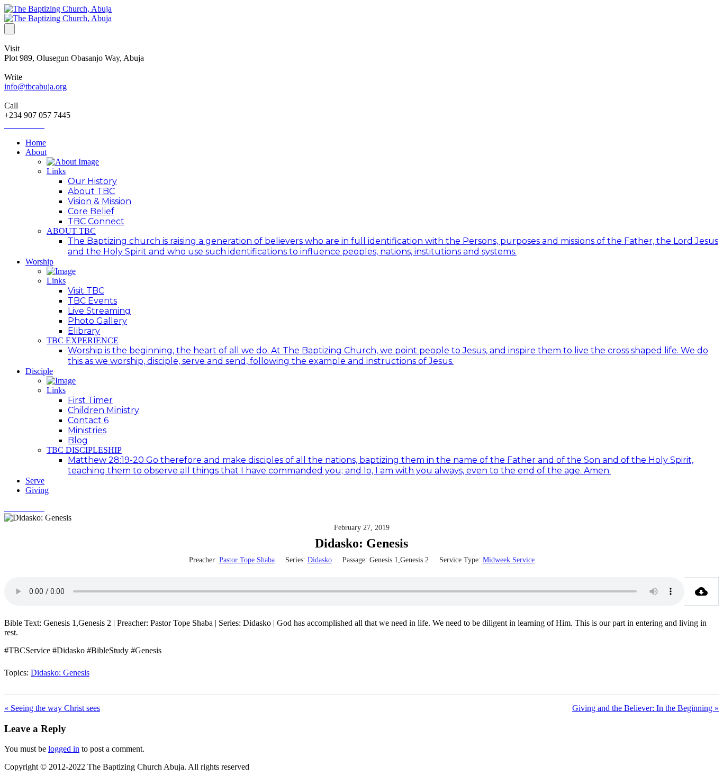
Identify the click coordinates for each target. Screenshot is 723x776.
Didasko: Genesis (60, 672)
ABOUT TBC (71, 230)
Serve (34, 480)
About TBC (91, 191)
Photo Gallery (97, 321)
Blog (78, 440)
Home (35, 142)
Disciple (39, 371)
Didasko (320, 560)
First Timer (90, 400)
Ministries (87, 430)
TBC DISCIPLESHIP (84, 449)
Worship (39, 261)
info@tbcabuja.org (35, 86)
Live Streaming (99, 311)
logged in (63, 748)
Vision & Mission (99, 201)
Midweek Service (509, 560)
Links (56, 171)
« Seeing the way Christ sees (52, 708)
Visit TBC (86, 291)
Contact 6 (88, 420)
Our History (92, 181)
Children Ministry (103, 410)
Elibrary (84, 331)
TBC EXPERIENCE (83, 340)
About (36, 152)
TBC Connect (96, 221)
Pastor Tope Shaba (247, 560)
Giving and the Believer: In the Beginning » (645, 708)
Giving (37, 490)
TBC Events (92, 301)
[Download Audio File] (701, 591)
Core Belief (91, 211)
